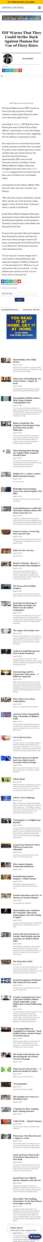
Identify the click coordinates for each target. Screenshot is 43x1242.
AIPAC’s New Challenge (24, 798)
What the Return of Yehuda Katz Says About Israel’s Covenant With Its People (25, 760)
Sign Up (19, 300)
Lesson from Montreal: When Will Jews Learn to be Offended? (26, 847)
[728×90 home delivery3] (21, 18)
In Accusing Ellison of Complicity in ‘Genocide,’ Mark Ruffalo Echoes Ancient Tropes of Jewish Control (27, 1032)
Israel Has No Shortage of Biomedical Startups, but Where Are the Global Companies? (24, 606)
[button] (4, 70)
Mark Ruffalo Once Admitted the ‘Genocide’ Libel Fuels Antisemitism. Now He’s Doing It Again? (27, 914)
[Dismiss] (9, 1224)
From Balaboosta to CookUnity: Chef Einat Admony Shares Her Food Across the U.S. (27, 510)
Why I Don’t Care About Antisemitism (24, 700)
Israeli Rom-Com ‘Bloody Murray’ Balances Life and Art (27, 1179)
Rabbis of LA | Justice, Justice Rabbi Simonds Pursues (27, 475)
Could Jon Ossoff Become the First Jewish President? (26, 652)
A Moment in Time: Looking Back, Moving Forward (25, 1110)
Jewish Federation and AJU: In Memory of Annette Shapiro (27, 896)
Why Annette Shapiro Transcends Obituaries (23, 865)
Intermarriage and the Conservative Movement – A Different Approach (26, 674)
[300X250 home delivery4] (21, 326)
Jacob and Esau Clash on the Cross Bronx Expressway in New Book (26, 1157)
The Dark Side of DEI (22, 961)
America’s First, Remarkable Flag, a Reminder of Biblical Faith (26, 716)
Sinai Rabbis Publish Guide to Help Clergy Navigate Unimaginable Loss (26, 400)
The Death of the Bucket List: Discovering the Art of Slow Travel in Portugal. (26, 1056)
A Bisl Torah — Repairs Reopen (27, 1121)
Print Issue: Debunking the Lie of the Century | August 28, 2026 (27, 381)
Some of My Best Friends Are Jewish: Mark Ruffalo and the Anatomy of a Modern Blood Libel (26, 937)
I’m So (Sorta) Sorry (22, 737)
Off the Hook (19, 779)
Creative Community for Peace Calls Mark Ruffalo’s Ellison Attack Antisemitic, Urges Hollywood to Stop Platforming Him (27, 1002)
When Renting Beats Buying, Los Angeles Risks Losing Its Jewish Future (26, 453)
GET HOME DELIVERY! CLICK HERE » (22, 2)
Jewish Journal (13, 7)
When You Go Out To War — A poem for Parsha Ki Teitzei (27, 1070)
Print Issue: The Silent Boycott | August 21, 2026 (27, 1137)
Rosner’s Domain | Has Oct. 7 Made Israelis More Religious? (27, 564)
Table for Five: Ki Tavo (23, 550)
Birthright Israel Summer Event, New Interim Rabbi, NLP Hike (27, 491)
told (4, 265)
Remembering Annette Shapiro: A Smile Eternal (24, 877)
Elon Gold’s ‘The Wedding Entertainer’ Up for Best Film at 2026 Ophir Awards (27, 1201)
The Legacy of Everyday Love (26, 630)
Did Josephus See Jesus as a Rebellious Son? (26, 1098)
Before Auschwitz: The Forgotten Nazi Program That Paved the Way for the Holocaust (26, 426)
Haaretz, (17, 124)
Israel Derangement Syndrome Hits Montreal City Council (27, 981)
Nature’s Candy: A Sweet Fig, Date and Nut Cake (26, 532)
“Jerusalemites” (20, 1084)
